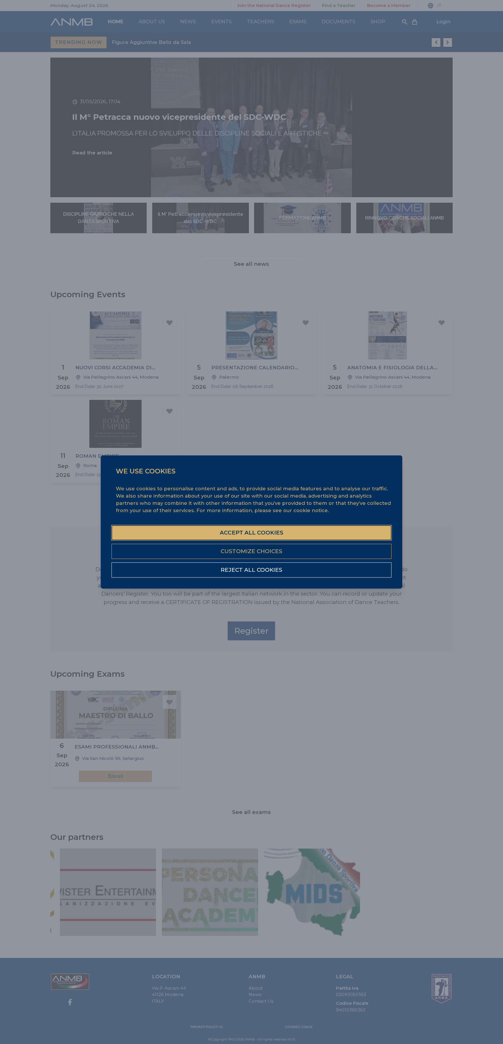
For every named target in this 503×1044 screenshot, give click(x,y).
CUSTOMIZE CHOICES (251, 551)
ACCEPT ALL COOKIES (251, 532)
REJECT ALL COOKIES (251, 569)
